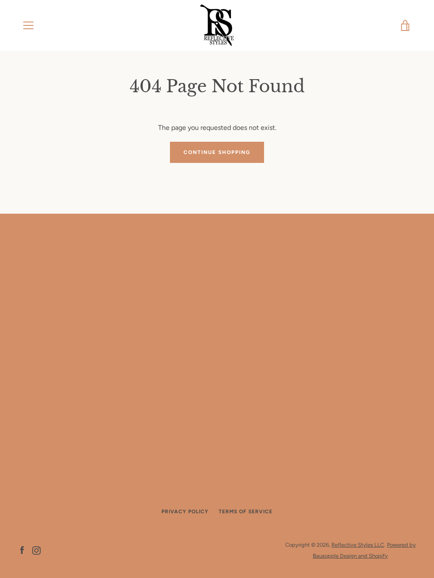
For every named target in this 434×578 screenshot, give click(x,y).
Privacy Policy (185, 512)
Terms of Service (246, 512)
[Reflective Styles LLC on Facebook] (22, 550)
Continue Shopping (217, 152)
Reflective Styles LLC (357, 545)
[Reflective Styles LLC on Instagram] (36, 550)
